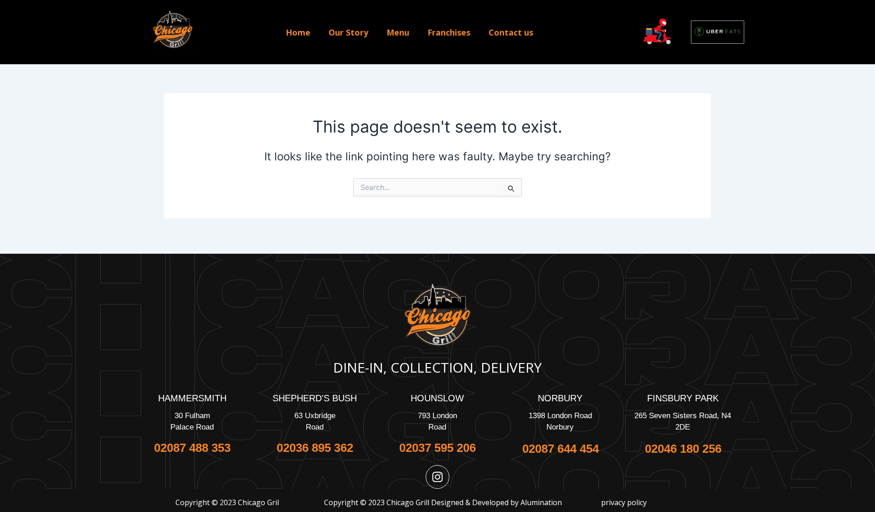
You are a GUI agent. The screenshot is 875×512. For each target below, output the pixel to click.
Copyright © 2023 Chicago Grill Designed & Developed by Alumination (443, 502)
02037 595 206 (437, 448)
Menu (397, 32)
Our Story (348, 32)
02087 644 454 (560, 449)
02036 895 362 (315, 448)
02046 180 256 (682, 449)
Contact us (511, 32)
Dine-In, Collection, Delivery (437, 367)
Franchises (448, 32)
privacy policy (624, 502)
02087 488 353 (192, 448)
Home (298, 32)
